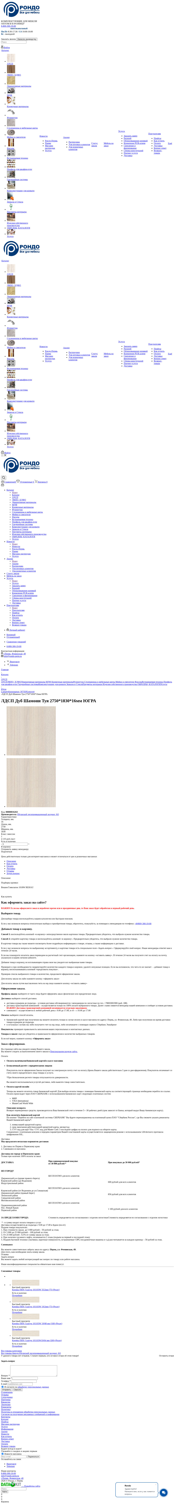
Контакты (5, 1417)
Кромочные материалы (62, 682)
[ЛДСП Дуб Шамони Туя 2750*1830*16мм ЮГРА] (31, 754)
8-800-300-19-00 (8, 26)
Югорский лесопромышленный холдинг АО (38, 814)
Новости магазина (12, 1454)
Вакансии (5, 1402)
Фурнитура (78, 682)
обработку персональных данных (33, 1387)
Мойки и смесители (125, 682)
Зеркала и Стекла (74, 684)
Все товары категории (11, 1351)
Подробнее (17, 1295)
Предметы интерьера (93, 684)
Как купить (6, 1436)
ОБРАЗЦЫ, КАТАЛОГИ (149, 684)
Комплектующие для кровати (52, 684)
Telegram (14, 665)
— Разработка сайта (30, 1486)
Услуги (15, 583)
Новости (16, 546)
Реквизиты (6, 1407)
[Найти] (2, 45)
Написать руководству (27, 39)
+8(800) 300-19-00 (143, 923)
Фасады (138, 682)
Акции (15, 563)
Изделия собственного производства (120, 684)
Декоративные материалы (33, 682)
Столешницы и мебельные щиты (100, 682)
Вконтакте (15, 662)
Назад (15, 492)
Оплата (4, 1444)
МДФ (49, 682)
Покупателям (18, 610)
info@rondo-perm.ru (13, 656)
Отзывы (5, 1395)
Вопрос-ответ (7, 1439)
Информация (7, 1429)
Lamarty (4, 692)
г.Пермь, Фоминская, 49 (14, 654)
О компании (7, 1392)
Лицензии (6, 1404)
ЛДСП (4, 682)
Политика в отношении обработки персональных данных (28, 1412)
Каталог (16, 495)
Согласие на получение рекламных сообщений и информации (30, 1414)
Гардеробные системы (28, 684)
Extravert (30, 692)
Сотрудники (7, 1397)
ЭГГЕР (23, 692)
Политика (5, 1409)
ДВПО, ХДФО (14, 682)
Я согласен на (26, 1387)
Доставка (5, 1441)
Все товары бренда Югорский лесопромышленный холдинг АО (31, 1353)
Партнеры (6, 1399)
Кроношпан (14, 692)
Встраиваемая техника (153, 682)
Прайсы (4, 1422)
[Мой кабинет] (2, 485)
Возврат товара (8, 1446)
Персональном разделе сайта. (64, 1051)
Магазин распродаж (10, 1424)
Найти (4, 1492)
